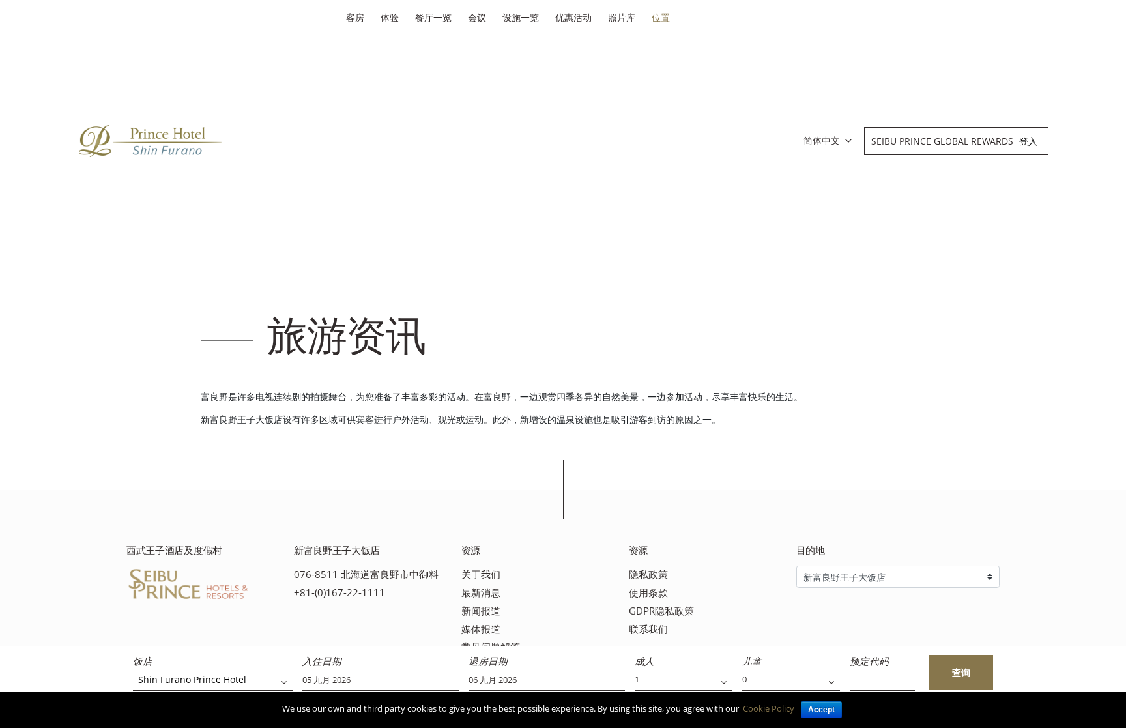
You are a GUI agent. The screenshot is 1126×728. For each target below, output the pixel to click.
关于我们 (480, 574)
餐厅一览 (433, 17)
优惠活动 (573, 17)
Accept (821, 709)
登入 (1028, 141)
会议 (477, 17)
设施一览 (520, 17)
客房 (355, 17)
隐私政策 (648, 574)
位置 (661, 17)
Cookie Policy (768, 708)
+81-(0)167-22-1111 (339, 593)
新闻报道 (480, 611)
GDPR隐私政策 (661, 611)
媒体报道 (480, 629)
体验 (390, 17)
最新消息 (480, 593)
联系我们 (648, 629)
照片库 (621, 17)
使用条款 (648, 593)
